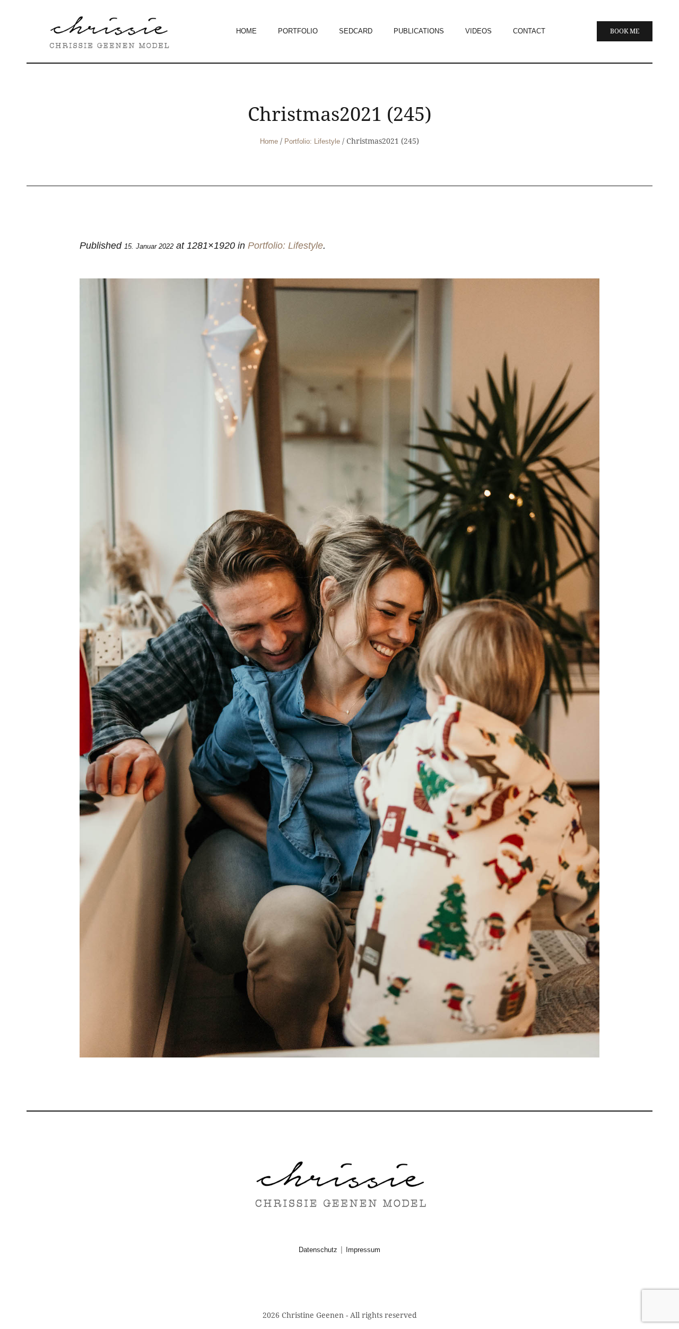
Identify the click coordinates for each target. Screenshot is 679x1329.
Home (269, 141)
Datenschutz (318, 1250)
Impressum (363, 1250)
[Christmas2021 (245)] (339, 667)
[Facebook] (326, 1285)
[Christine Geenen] (339, 1183)
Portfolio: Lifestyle (312, 141)
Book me (624, 31)
